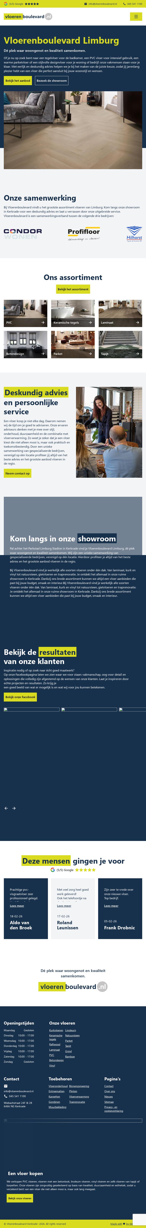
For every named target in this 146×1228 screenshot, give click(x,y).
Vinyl (52, 1065)
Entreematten (56, 1091)
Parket (69, 1040)
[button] (6, 808)
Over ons (109, 1091)
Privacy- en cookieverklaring (113, 1109)
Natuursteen (72, 1035)
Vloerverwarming (79, 1096)
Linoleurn (70, 1030)
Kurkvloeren (56, 1030)
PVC (51, 1055)
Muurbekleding (57, 1107)
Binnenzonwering (79, 1086)
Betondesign (56, 1060)
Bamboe (70, 1056)
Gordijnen (54, 1102)
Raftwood (54, 1044)
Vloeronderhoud (58, 1086)
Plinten (73, 1091)
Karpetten (54, 1096)
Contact (108, 1086)
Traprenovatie (77, 1102)
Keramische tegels (55, 1037)
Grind (68, 1051)
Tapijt (68, 1046)
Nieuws (108, 1096)
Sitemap (109, 1102)
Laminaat (54, 1049)
